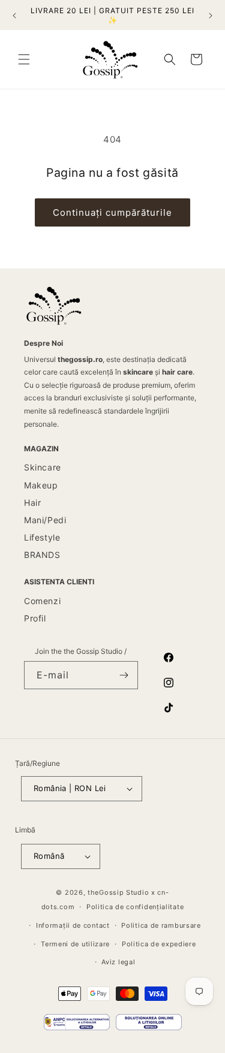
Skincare (42, 467)
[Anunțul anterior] (14, 15)
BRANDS (42, 555)
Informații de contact (73, 925)
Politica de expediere (159, 944)
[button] (24, 59)
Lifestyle (42, 537)
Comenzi (42, 601)
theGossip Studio (118, 892)
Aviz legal (118, 962)
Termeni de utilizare (75, 944)
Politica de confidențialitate (135, 907)
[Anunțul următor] (210, 15)
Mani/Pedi (45, 520)
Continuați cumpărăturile (112, 212)
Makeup (41, 485)
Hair (32, 502)
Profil (35, 618)
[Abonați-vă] (124, 675)
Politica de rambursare (160, 925)
